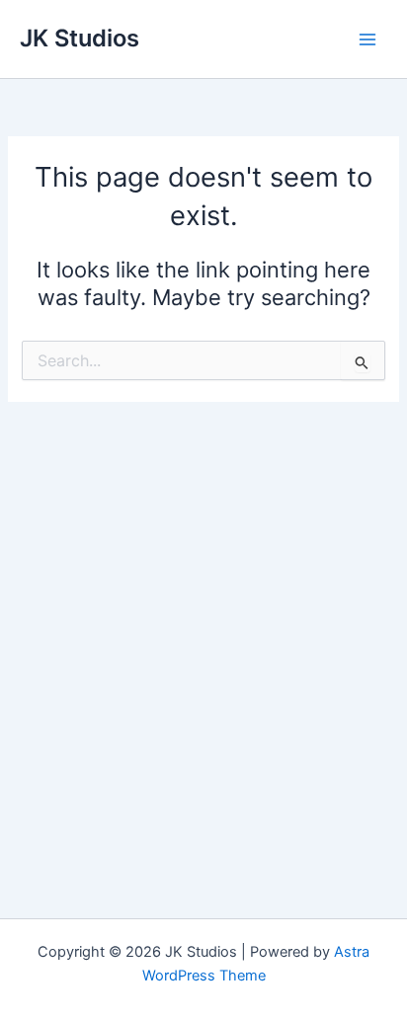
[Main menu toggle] (367, 38)
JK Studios (79, 38)
